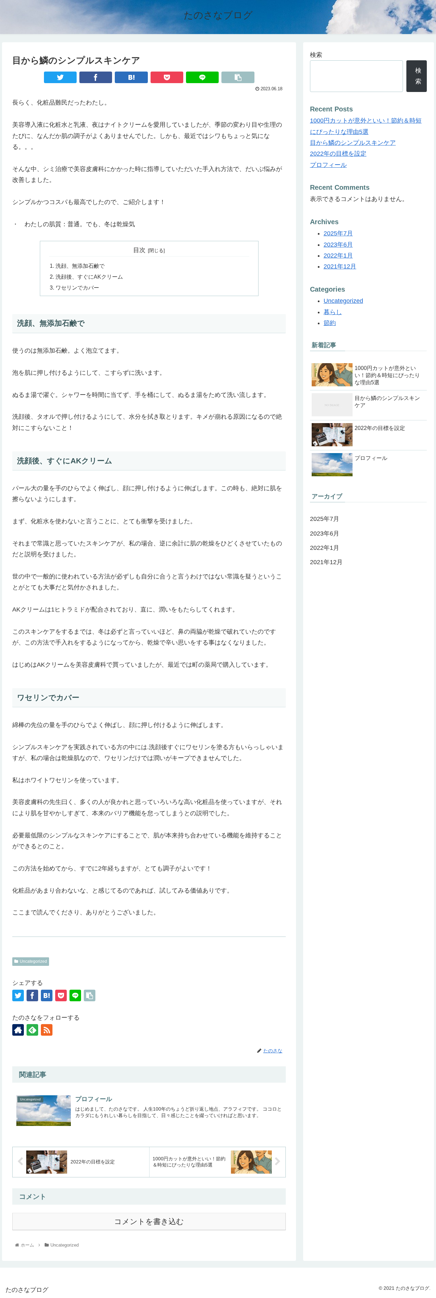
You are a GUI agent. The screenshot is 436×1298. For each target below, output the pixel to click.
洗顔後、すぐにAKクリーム (89, 277)
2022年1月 (338, 255)
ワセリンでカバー (77, 287)
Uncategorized (33, 961)
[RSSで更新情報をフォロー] (46, 1030)
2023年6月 (338, 244)
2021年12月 (340, 266)
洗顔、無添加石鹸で (80, 266)
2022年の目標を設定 (338, 153)
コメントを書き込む (149, 1221)
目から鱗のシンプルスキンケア (353, 142)
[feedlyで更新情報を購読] (32, 1030)
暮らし (333, 312)
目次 (139, 250)
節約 (330, 323)
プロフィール (328, 164)
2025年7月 (338, 233)
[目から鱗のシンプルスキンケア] (131, 77)
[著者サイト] (18, 1030)
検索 (316, 54)
